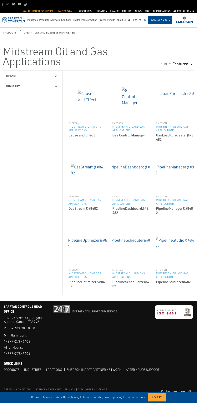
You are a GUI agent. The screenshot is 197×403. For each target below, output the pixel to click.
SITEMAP (101, 389)
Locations (54, 370)
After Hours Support (142, 370)
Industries (32, 370)
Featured (180, 63)
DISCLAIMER (85, 389)
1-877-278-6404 (17, 341)
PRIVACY (70, 389)
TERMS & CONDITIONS (18, 389)
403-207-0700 (25, 328)
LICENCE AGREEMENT (48, 389)
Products (10, 32)
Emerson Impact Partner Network (94, 370)
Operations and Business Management (50, 32)
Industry (13, 86)
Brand (11, 75)
